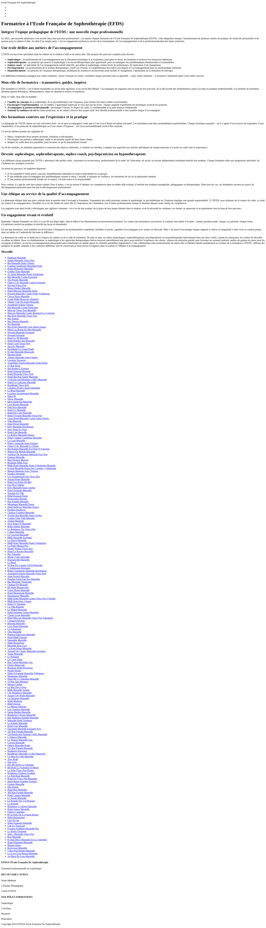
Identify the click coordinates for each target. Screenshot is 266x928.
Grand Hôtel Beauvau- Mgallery (23, 299)
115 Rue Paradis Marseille (20, 748)
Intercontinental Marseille (19, 401)
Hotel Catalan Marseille (18, 795)
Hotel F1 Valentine (16, 604)
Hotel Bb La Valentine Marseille (23, 679)
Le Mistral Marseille (17, 609)
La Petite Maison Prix (17, 546)
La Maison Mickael (16, 706)
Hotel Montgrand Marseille (20, 593)
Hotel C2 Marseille (16, 410)
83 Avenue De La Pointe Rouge (22, 814)
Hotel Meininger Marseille (20, 268)
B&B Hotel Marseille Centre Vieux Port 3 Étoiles (31, 598)
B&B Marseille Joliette (18, 690)
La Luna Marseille (16, 440)
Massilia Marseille (16, 623)
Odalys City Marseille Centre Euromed (26, 282)
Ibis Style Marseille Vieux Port (22, 316)
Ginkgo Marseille (15, 784)
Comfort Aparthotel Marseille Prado (24, 266)
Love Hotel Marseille (17, 626)
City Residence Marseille (19, 692)
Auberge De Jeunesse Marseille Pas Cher (27, 454)
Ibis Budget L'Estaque (18, 368)
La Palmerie (13, 656)
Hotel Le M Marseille (17, 338)
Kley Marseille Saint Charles (21, 487)
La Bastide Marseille (17, 723)
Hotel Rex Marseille (17, 789)
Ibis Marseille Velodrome (19, 582)
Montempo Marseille (17, 676)
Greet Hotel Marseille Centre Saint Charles (28, 418)
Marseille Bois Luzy (17, 645)
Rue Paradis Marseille (18, 501)
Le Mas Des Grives (16, 687)
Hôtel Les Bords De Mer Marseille (24, 329)
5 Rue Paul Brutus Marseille (21, 850)
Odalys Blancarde (16, 665)
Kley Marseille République (20, 426)
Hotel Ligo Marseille (17, 726)
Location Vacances (16, 360)
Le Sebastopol (14, 629)
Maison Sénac (14, 845)
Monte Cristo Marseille (18, 557)
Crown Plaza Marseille (18, 296)
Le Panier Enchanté (16, 831)
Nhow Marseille (15, 399)
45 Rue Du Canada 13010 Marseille (24, 565)
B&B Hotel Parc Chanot (19, 601)
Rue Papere (13, 787)
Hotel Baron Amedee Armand (21, 781)
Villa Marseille (14, 421)
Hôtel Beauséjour (15, 643)
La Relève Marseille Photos (20, 435)
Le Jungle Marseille (16, 798)
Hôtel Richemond (16, 817)
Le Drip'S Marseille (16, 540)
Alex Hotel (12, 759)
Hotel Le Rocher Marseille (20, 551)
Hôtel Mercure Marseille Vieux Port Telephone (30, 618)
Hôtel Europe (13, 704)
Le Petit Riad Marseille (18, 776)
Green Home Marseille (18, 590)
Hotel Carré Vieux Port (18, 343)
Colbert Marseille (15, 532)
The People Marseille (17, 280)
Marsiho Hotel (14, 354)
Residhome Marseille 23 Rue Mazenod (26, 753)
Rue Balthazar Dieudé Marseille (22, 717)
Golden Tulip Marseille (18, 271)
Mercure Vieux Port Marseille (21, 310)
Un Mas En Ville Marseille (20, 756)
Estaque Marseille (16, 457)
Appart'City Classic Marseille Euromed (26, 651)
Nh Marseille (13, 324)
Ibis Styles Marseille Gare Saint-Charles (26, 327)
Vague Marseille (15, 654)
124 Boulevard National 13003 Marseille (27, 734)
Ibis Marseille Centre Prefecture (22, 307)
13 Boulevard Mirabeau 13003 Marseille (27, 379)
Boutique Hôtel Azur (17, 462)
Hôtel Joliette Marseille (18, 526)
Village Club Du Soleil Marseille (23, 302)
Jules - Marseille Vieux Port (20, 834)
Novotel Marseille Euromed (20, 332)
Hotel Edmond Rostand (18, 371)
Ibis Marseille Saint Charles (20, 263)
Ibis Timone (13, 318)
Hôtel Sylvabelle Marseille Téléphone (25, 673)
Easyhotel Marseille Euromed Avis (24, 729)
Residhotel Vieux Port (18, 385)
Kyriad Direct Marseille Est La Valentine (27, 839)
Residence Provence (17, 751)
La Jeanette (12, 803)
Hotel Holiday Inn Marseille (21, 341)
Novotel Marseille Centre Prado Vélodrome (28, 293)
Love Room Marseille (18, 404)
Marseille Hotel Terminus (19, 720)
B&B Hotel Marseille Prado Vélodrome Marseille (31, 465)
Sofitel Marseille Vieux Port (20, 260)
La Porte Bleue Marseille (19, 648)
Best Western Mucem (17, 460)
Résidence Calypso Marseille (21, 715)
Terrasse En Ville (15, 493)
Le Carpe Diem (14, 659)
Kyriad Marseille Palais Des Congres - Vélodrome (31, 468)
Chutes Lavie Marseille (18, 615)
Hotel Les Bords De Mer (19, 482)
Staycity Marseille (16, 346)
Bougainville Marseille (18, 559)
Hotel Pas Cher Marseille (19, 413)
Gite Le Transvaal (16, 826)
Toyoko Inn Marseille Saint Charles (24, 515)
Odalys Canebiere (16, 812)
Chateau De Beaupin (17, 584)
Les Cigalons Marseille (18, 709)
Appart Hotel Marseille (18, 479)
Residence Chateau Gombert (21, 773)
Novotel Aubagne (16, 335)
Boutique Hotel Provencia (20, 668)
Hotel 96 (11, 396)
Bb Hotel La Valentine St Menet (23, 767)
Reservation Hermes (17, 498)
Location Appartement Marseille (23, 393)
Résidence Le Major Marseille (22, 806)
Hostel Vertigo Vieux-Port (20, 548)
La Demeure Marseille (18, 698)
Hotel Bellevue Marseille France (23, 507)
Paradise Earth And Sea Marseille (23, 579)
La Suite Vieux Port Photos (20, 770)
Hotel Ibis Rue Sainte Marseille (22, 377)
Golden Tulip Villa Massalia (21, 518)
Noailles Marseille (16, 474)
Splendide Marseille (17, 640)
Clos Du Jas (13, 820)
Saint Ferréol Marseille (18, 576)
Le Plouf (11, 562)
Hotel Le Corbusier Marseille (21, 382)
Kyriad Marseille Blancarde (20, 352)
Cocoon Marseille (16, 742)
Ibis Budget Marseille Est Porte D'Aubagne (28, 449)
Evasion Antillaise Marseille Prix (23, 828)
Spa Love (12, 762)
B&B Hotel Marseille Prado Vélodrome (26, 543)
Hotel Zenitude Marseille (19, 490)
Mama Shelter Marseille (18, 288)
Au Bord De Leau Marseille (21, 856)
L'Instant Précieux (16, 620)
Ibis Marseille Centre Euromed (22, 277)
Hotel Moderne (14, 701)
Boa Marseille (14, 837)
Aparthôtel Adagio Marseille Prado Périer (27, 363)
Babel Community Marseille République (27, 571)
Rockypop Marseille (17, 848)
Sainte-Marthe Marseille (19, 712)
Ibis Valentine (14, 554)
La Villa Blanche (15, 607)
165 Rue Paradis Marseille (20, 731)
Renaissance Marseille (18, 595)
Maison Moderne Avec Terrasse (22, 471)
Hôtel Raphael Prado (17, 496)
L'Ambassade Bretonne (18, 568)
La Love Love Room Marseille (22, 853)
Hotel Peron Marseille (18, 424)
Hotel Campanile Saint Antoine (22, 443)
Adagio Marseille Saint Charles (22, 357)
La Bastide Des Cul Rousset (21, 801)
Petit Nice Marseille (16, 407)
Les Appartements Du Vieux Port (23, 476)
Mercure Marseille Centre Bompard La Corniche (31, 313)
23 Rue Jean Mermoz (17, 681)
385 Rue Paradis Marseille (20, 792)
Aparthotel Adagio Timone (20, 304)
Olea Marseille (14, 632)
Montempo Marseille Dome (20, 504)
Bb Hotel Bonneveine (18, 587)
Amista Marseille (15, 521)
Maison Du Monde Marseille (21, 451)
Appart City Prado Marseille (21, 695)
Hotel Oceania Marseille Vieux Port (24, 415)
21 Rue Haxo (13, 365)
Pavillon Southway (16, 510)
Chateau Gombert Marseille (20, 512)
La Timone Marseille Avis (19, 740)
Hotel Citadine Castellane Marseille (24, 438)
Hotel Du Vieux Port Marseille (22, 778)
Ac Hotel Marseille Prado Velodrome (25, 274)
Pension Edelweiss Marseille (21, 634)
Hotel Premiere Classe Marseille (22, 612)
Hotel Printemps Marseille (20, 842)
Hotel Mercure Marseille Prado (22, 291)
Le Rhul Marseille (16, 390)
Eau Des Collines (15, 485)
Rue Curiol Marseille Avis (20, 662)
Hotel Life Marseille (17, 432)
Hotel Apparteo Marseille (19, 823)
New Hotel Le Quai (17, 429)
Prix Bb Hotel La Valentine (20, 765)
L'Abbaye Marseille (17, 737)
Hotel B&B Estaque (17, 637)
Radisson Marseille (16, 257)
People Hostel (14, 670)
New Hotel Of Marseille (19, 523)
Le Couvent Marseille (17, 535)
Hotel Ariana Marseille (18, 809)
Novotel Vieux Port (16, 285)
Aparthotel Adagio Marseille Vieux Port (26, 573)
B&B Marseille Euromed (19, 537)
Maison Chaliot (14, 684)
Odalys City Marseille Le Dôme (22, 446)
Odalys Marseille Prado (18, 745)
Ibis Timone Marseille (17, 321)
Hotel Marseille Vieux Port (20, 374)
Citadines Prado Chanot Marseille (23, 388)
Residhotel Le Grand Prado (20, 349)
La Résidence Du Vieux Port (21, 529)
